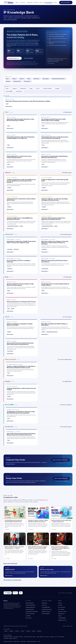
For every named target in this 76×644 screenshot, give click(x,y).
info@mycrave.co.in (62, 620)
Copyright (8, 81)
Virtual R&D (28, 615)
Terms (39, 641)
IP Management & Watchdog (32, 611)
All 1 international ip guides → (66, 426)
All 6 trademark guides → (67, 172)
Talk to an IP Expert (65, 2)
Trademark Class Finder (47, 609)
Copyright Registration (30, 607)
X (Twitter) (28, 631)
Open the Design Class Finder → (61, 478)
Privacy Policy (23, 641)
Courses (41, 2)
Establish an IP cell (53, 636)
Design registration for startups (30, 636)
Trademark (22, 78)
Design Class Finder (46, 611)
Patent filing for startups (8, 636)
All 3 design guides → (67, 276)
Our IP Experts (61, 609)
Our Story (60, 605)
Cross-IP (38, 88)
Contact (55, 2)
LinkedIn (5, 631)
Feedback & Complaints (8, 641)
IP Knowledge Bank (48, 2)
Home (4, 10)
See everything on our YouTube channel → (13, 579)
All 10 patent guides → (67, 112)
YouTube (22, 631)
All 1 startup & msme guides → (66, 404)
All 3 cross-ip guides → (67, 316)
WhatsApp (39, 631)
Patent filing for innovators (18, 636)
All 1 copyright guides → (67, 381)
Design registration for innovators (43, 636)
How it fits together (46, 613)
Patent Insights (45, 78)
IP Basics (14, 78)
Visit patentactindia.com (14, 58)
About (17, 2)
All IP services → (29, 618)
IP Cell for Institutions (30, 613)
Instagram (11, 631)
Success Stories (61, 607)
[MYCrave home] (8, 2)
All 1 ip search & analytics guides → (65, 359)
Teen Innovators (27, 81)
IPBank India (30, 2)
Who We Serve (61, 613)
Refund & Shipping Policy (32, 641)
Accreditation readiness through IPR (10, 638)
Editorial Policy (16, 641)
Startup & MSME (10, 91)
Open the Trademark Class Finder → (61, 460)
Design (29, 78)
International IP (19, 91)
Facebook (17, 631)
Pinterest (33, 631)
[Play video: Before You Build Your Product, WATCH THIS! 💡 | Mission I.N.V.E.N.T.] (61, 512)
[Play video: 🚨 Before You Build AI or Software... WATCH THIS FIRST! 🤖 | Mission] (38, 512)
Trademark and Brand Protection (58, 78)
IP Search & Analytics (48, 88)
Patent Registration (30, 603)
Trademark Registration (30, 605)
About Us (60, 603)
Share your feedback (28, 58)
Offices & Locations (62, 611)
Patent (8, 78)
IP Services (22, 2)
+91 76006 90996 (61, 618)
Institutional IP (36, 78)
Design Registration (30, 609)
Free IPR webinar (61, 636)
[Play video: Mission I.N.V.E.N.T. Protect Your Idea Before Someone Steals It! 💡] (15, 539)
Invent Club (36, 2)
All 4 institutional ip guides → (66, 234)
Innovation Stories (17, 81)
